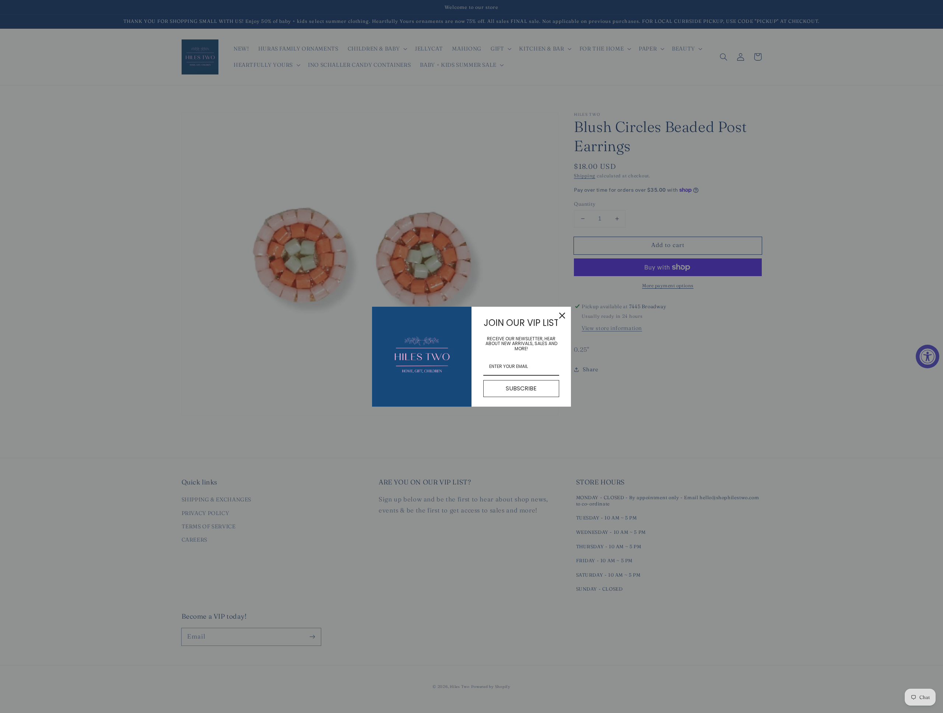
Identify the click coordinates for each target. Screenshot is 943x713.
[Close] (562, 315)
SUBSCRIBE (521, 388)
